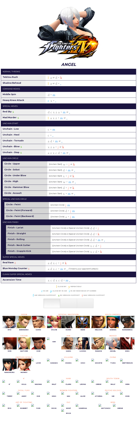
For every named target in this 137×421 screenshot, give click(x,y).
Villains (68, 357)
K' (24, 378)
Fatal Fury (24, 390)
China (113, 357)
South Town (113, 378)
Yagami (24, 336)
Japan (24, 314)
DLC (69, 402)
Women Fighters (68, 390)
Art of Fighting (24, 402)
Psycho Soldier (113, 390)
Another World (24, 357)
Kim (68, 336)
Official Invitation (68, 314)
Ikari (68, 378)
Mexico (113, 336)
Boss (113, 402)
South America (113, 314)
